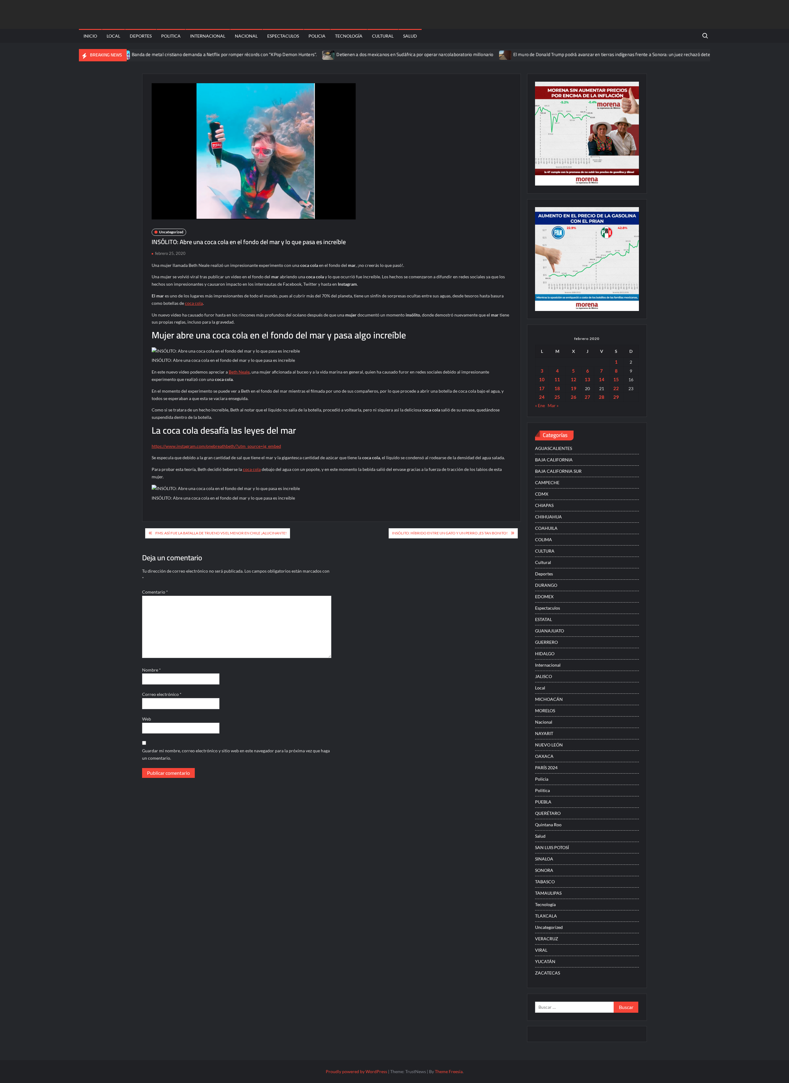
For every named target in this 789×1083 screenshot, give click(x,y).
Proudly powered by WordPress (356, 1071)
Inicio (90, 36)
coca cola (194, 303)
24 (542, 397)
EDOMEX (544, 596)
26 (573, 397)
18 (557, 388)
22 (616, 388)
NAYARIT (544, 733)
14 (601, 379)
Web (146, 718)
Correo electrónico (162, 694)
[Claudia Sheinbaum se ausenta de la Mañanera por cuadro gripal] (702, 54)
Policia (317, 36)
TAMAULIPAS (548, 893)
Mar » (553, 405)
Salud (410, 36)
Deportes (141, 36)
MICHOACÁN (549, 699)
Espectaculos (283, 36)
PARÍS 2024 (546, 767)
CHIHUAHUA (548, 516)
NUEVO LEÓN (549, 744)
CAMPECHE (547, 482)
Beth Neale (239, 371)
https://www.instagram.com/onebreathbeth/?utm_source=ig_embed (216, 446)
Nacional (246, 36)
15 (616, 379)
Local (113, 36)
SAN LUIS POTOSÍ (552, 847)
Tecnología (348, 36)
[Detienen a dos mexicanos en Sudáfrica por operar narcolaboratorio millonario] (298, 54)
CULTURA (544, 551)
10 (542, 379)
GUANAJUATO (549, 630)
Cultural (383, 36)
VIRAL (541, 950)
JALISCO (543, 676)
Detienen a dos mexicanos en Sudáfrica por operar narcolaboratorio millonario (384, 54)
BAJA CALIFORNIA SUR (558, 471)
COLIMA (543, 539)
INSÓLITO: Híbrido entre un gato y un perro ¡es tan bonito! (450, 533)
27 (587, 397)
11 (557, 379)
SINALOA (544, 858)
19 (573, 388)
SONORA (544, 870)
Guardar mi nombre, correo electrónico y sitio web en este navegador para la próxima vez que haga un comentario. (236, 754)
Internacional (207, 36)
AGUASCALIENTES (553, 448)
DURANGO (546, 585)
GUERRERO (546, 642)
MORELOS (545, 710)
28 (601, 397)
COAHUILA (546, 528)
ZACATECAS (547, 972)
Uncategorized (171, 232)
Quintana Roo (548, 824)
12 (573, 379)
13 (587, 379)
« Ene (540, 405)
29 (616, 397)
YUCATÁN (545, 961)
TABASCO (545, 881)
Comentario (155, 592)
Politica (171, 36)
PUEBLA (543, 801)
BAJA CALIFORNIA (554, 459)
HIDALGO (544, 653)
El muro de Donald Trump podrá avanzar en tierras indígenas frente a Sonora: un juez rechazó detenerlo (586, 54)
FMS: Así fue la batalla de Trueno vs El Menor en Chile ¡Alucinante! (221, 533)
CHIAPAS (544, 505)
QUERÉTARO (548, 813)
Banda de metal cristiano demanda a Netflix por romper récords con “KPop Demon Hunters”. (193, 54)
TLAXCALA (546, 915)
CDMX (541, 494)
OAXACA (544, 756)
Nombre (151, 669)
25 (557, 397)
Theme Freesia (449, 1071)
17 (542, 388)
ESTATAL (543, 619)
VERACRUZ (546, 938)
